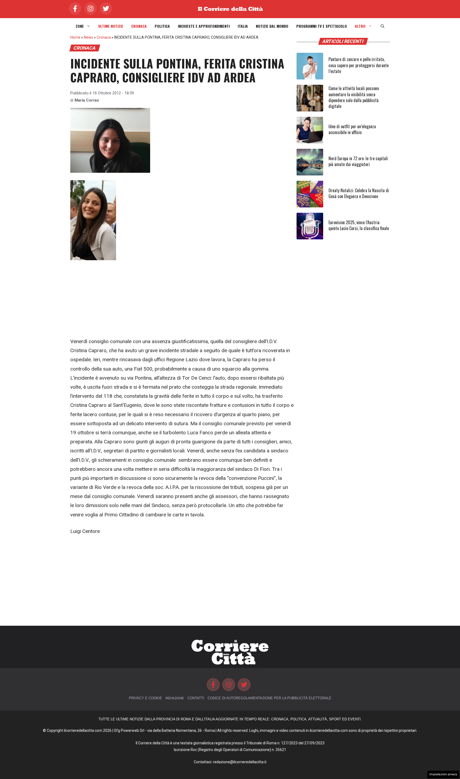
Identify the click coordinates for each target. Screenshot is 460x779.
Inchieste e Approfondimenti (204, 26)
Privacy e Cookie (145, 698)
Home (75, 37)
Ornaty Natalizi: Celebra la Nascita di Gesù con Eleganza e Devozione (358, 193)
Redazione (175, 698)
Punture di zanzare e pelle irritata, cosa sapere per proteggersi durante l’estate (358, 65)
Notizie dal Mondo (272, 26)
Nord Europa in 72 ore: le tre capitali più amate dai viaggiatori (358, 161)
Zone (80, 26)
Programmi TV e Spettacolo (321, 26)
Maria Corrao (87, 100)
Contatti (195, 698)
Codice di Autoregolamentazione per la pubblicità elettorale (269, 698)
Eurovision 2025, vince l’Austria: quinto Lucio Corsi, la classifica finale (358, 225)
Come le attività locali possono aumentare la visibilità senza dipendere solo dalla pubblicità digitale (353, 97)
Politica (162, 26)
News (88, 37)
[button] (382, 26)
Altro (360, 26)
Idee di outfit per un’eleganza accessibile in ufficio (352, 129)
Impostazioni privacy (443, 774)
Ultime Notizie (110, 26)
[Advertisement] (182, 297)
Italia (243, 26)
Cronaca (139, 26)
